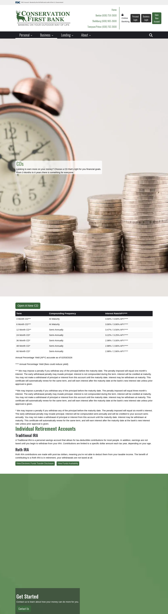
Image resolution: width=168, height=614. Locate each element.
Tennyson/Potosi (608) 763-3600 (102, 26)
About (85, 34)
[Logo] (43, 18)
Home (114, 10)
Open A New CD (27, 305)
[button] (151, 35)
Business (45, 34)
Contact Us (23, 609)
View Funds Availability (68, 463)
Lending (66, 34)
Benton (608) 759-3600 (106, 15)
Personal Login (135, 18)
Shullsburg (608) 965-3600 (104, 21)
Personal (24, 34)
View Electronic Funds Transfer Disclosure (35, 463)
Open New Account (157, 18)
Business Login (146, 18)
